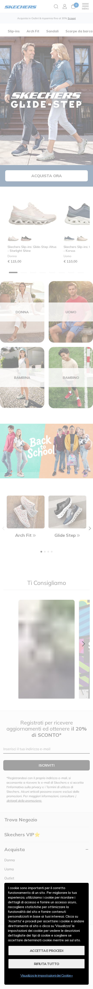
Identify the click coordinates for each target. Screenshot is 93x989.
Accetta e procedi (46, 950)
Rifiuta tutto (46, 964)
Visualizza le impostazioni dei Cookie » (46, 975)
